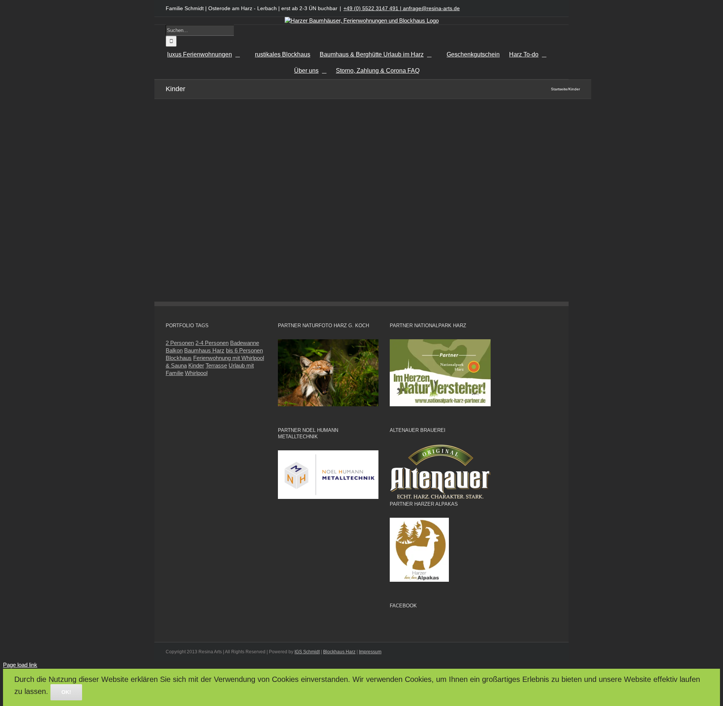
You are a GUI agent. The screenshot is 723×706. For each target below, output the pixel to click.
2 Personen (180, 343)
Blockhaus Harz (339, 651)
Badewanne (244, 343)
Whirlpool (196, 373)
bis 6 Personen (244, 350)
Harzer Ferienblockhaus (412, 134)
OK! (66, 692)
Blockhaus (179, 358)
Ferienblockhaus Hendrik (415, 124)
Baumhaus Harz (204, 350)
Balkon (174, 350)
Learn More (407, 188)
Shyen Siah (392, 146)
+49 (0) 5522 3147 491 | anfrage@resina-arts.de (401, 8)
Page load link (20, 665)
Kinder (196, 365)
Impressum (370, 651)
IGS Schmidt (307, 651)
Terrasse (216, 365)
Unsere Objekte (472, 134)
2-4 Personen (212, 343)
